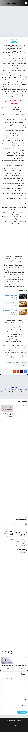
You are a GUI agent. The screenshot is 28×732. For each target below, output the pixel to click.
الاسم (25, 699)
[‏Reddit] (14, 371)
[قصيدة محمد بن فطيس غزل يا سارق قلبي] (21, 527)
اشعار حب (16, 362)
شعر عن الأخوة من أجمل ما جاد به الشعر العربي (7, 413)
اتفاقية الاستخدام (14, 725)
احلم (22, 89)
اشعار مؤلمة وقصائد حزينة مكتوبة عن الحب (7, 652)
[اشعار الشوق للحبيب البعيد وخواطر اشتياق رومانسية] (21, 660)
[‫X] (21, 371)
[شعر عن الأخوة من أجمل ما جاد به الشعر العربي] (7, 408)
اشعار (23, 362)
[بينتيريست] (18, 371)
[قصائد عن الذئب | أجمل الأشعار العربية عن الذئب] (23, 296)
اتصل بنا (22, 722)
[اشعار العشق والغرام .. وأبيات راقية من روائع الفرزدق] (7, 526)
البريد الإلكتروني (23, 705)
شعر (9, 362)
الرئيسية (16, 39)
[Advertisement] (14, 21)
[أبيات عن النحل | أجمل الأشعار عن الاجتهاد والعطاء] (23, 312)
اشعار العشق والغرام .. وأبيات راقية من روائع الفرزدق (8, 533)
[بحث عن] (20, 3)
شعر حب (11, 39)
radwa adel (18, 55)
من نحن (13, 722)
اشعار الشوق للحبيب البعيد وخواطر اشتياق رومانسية (21, 666)
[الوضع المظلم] (18, 3)
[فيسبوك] (25, 371)
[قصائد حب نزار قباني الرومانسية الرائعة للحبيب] (21, 460)
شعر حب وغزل (21, 365)
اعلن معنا (18, 722)
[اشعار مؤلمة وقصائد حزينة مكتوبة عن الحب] (7, 594)
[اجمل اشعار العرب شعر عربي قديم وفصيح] (21, 543)
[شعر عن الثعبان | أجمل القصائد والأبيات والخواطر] (23, 304)
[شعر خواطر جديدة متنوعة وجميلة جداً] (7, 660)
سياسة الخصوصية (7, 722)
